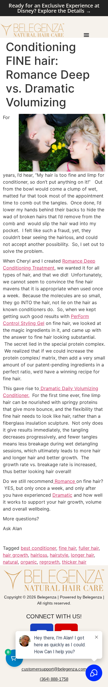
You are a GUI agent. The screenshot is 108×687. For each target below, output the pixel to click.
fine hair (67, 548)
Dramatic (62, 495)
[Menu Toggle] (86, 35)
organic (28, 562)
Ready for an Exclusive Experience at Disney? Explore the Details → (54, 8)
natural (10, 562)
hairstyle (59, 555)
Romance (64, 481)
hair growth (15, 555)
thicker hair (74, 562)
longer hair (82, 555)
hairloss (39, 555)
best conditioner (38, 548)
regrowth (49, 562)
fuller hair (89, 548)
